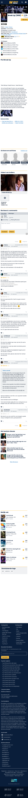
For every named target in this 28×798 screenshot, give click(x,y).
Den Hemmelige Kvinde (6, 628)
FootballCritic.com (6, 746)
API (22, 775)
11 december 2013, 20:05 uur (21, 335)
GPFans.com (5, 750)
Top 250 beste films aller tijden (9, 663)
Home (2, 5)
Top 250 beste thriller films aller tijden (11, 667)
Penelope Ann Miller (6, 34)
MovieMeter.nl (5, 752)
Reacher (18, 638)
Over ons (17, 771)
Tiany (5, 293)
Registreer (3, 771)
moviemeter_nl (7, 739)
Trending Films (4, 625)
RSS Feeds (17, 775)
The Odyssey (5, 630)
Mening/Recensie (15, 219)
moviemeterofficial (8, 735)
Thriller (6, 27)
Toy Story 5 (5, 643)
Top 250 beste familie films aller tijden (11, 669)
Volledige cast (24, 150)
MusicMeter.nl (5, 754)
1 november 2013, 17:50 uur (21, 292)
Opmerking (5, 219)
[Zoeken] (22, 2)
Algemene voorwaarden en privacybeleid (13, 774)
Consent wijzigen (9, 775)
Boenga (6, 315)
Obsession (4, 640)
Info (2, 9)
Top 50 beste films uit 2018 (8, 682)
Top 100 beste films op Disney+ (9, 676)
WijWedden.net (5, 760)
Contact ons (11, 771)
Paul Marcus (14, 32)
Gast (5, 216)
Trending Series (18, 625)
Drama (10, 27)
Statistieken (23, 9)
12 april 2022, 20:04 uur (22, 409)
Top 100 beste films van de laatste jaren (11, 672)
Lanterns (18, 636)
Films (7, 5)
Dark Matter (19, 627)
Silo (17, 629)
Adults (17, 631)
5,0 (16, 36)
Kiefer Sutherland (14, 33)
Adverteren (23, 771)
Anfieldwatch (5, 764)
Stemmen (15, 9)
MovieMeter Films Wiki (10, 772)
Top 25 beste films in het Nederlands (10, 686)
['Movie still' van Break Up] (6, 113)
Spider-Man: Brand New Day (6, 633)
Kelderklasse (5, 762)
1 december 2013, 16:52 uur (21, 314)
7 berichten (3, 213)
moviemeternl (6, 737)
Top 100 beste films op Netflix (9, 674)
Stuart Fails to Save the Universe (20, 643)
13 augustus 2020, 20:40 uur (21, 361)
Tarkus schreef (6, 370)
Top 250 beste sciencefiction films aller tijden (12, 665)
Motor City (4, 642)
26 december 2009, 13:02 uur (21, 244)
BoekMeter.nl (5, 756)
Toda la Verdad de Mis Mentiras (21, 633)
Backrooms (5, 638)
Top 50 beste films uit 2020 (8, 680)
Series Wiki (19, 772)
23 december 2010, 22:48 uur (21, 273)
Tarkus (6, 245)
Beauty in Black (19, 640)
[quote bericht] (26, 271)
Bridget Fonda (22, 33)
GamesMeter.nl (5, 758)
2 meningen (11, 213)
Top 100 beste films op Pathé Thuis (10, 678)
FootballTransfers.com (7, 745)
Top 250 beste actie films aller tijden (10, 670)
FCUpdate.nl (5, 748)
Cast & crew (8, 9)
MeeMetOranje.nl (6, 766)
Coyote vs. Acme (6, 636)
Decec (5, 273)
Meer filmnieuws (14, 461)
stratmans (7, 410)
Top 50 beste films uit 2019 (8, 684)
